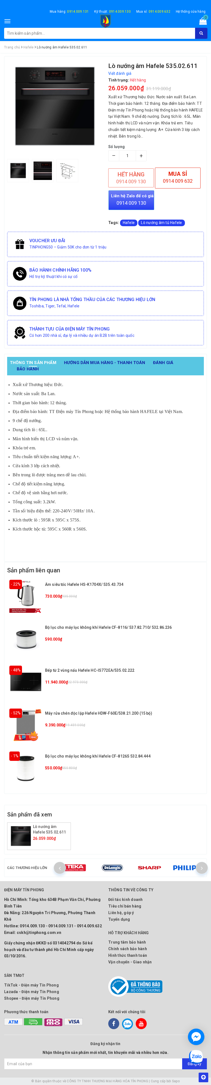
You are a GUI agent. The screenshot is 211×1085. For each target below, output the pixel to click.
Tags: (114, 222)
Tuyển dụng (119, 919)
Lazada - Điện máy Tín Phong (31, 992)
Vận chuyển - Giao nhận (130, 962)
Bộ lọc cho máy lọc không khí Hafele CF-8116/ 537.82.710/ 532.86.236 (108, 627)
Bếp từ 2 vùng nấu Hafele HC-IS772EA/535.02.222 (89, 670)
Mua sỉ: (153, 11)
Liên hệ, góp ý (121, 913)
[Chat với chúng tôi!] (196, 1037)
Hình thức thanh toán (127, 955)
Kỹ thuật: (112, 11)
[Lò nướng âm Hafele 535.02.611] (21, 836)
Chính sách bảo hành (127, 949)
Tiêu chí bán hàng (124, 906)
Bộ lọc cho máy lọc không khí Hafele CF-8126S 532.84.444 (98, 756)
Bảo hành (28, 369)
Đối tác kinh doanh (125, 899)
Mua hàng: (69, 11)
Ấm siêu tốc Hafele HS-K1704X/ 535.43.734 (84, 584)
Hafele (129, 222)
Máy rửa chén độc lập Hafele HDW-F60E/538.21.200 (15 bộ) (98, 713)
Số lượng (116, 146)
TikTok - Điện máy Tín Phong (31, 985)
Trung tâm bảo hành (127, 942)
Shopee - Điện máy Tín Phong (31, 998)
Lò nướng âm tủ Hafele (161, 222)
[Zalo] (127, 1023)
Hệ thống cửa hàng (191, 11)
